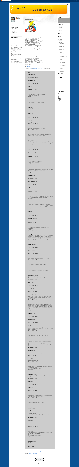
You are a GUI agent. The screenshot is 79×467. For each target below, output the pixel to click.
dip (14, 43)
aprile (61, 67)
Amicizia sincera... (63, 62)
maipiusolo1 (30, 92)
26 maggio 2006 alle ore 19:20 (33, 222)
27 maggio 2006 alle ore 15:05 (33, 285)
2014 (60, 30)
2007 (60, 40)
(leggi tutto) (15, 45)
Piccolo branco (14, 32)
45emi (29, 282)
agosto (61, 49)
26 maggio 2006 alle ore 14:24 (33, 129)
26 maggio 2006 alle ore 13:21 (33, 110)
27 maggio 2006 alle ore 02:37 (33, 241)
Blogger (44, 463)
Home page (40, 451)
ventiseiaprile (30, 234)
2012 (60, 33)
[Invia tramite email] (44, 68)
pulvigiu (18, 18)
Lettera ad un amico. (63, 56)
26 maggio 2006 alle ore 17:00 (33, 199)
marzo (61, 68)
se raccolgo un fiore (16, 48)
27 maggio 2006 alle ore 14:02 (33, 279)
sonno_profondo (31, 181)
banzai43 (15, 47)
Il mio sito (13, 31)
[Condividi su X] (47, 68)
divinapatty (30, 80)
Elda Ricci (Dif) (14, 28)
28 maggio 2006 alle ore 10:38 (33, 347)
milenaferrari (30, 269)
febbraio (61, 70)
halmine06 (30, 319)
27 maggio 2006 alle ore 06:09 (33, 253)
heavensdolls (30, 358)
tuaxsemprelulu (31, 294)
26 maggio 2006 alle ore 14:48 (33, 149)
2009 (60, 37)
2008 (60, 39)
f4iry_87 (29, 256)
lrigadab (29, 288)
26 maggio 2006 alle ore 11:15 (33, 77)
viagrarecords (28, 66)
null (29, 101)
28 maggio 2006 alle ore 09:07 (33, 322)
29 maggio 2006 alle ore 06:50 (33, 403)
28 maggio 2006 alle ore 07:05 (33, 310)
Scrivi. (61, 59)
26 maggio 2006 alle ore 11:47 (33, 89)
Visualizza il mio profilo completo (18, 20)
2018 (60, 29)
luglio (61, 50)
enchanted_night (31, 203)
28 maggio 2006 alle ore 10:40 (33, 355)
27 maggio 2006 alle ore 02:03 (33, 230)
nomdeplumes (30, 374)
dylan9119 (30, 441)
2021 (60, 27)
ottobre (61, 46)
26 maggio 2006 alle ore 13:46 (33, 117)
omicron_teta (30, 126)
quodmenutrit (30, 74)
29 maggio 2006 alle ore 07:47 (33, 410)
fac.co (29, 140)
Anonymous (16, 61)
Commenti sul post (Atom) (32, 453)
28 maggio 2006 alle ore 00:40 (33, 291)
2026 (60, 26)
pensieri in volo (16, 51)
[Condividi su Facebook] (48, 68)
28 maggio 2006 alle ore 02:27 (33, 299)
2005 (60, 73)
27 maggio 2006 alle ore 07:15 (33, 259)
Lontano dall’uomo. (63, 65)
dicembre (61, 43)
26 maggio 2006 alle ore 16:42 (33, 191)
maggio (61, 53)
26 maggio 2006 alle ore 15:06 (33, 156)
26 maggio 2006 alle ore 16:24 (33, 184)
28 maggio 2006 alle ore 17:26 (33, 384)
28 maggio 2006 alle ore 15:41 (33, 378)
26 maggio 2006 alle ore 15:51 (33, 178)
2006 (60, 42)
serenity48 (30, 340)
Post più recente (28, 451)
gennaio (61, 71)
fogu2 (29, 113)
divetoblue (30, 175)
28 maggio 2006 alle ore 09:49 (33, 336)
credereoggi (30, 413)
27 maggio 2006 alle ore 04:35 (33, 247)
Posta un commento (30, 446)
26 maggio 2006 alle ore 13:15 (33, 97)
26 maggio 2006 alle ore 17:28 (33, 215)
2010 (60, 36)
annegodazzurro (31, 275)
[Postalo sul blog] (45, 68)
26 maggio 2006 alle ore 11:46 (33, 83)
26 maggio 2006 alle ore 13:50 (33, 123)
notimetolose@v (31, 218)
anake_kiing (30, 120)
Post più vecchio (51, 451)
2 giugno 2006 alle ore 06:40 (33, 444)
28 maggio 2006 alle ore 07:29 (33, 316)
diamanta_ (30, 407)
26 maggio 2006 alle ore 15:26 (33, 172)
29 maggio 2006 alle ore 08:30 (33, 417)
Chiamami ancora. (63, 55)
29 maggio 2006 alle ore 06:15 (33, 397)
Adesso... (61, 63)
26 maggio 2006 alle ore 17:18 (33, 208)
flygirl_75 (30, 250)
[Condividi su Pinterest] (49, 68)
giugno (61, 52)
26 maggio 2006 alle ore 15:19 (33, 164)
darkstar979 (30, 86)
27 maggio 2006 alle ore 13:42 (33, 265)
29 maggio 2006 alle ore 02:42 (33, 390)
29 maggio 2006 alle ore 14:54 (33, 426)
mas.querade (30, 244)
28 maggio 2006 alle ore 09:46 (33, 330)
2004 (60, 74)
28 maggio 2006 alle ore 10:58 (33, 361)
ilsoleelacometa (31, 152)
